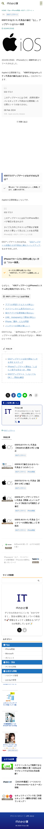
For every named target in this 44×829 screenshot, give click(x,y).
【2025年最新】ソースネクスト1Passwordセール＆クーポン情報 (28, 785)
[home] (19, 422)
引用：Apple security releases (14, 114)
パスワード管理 (11, 675)
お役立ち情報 (11, 671)
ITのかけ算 (12, 3)
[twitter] (8, 395)
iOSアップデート (9, 430)
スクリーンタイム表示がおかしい (19, 309)
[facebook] (13, 395)
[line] (25, 395)
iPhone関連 (10, 649)
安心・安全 (10, 662)
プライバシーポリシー (17, 816)
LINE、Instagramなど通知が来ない (20, 317)
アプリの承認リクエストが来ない (19, 304)
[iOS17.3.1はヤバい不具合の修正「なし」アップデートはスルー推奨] (19, 395)
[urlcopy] (36, 395)
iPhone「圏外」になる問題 (17, 321)
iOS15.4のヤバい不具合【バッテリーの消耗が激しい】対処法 (27, 522)
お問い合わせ (30, 816)
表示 (25, 122)
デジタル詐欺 (10, 666)
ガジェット (9, 658)
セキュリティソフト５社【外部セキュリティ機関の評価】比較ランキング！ (28, 798)
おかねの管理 (10, 680)
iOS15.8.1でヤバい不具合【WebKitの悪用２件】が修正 (27, 448)
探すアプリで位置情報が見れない (19, 313)
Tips (8, 645)
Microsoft (9, 653)
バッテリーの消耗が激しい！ (17, 326)
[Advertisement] (22, 148)
